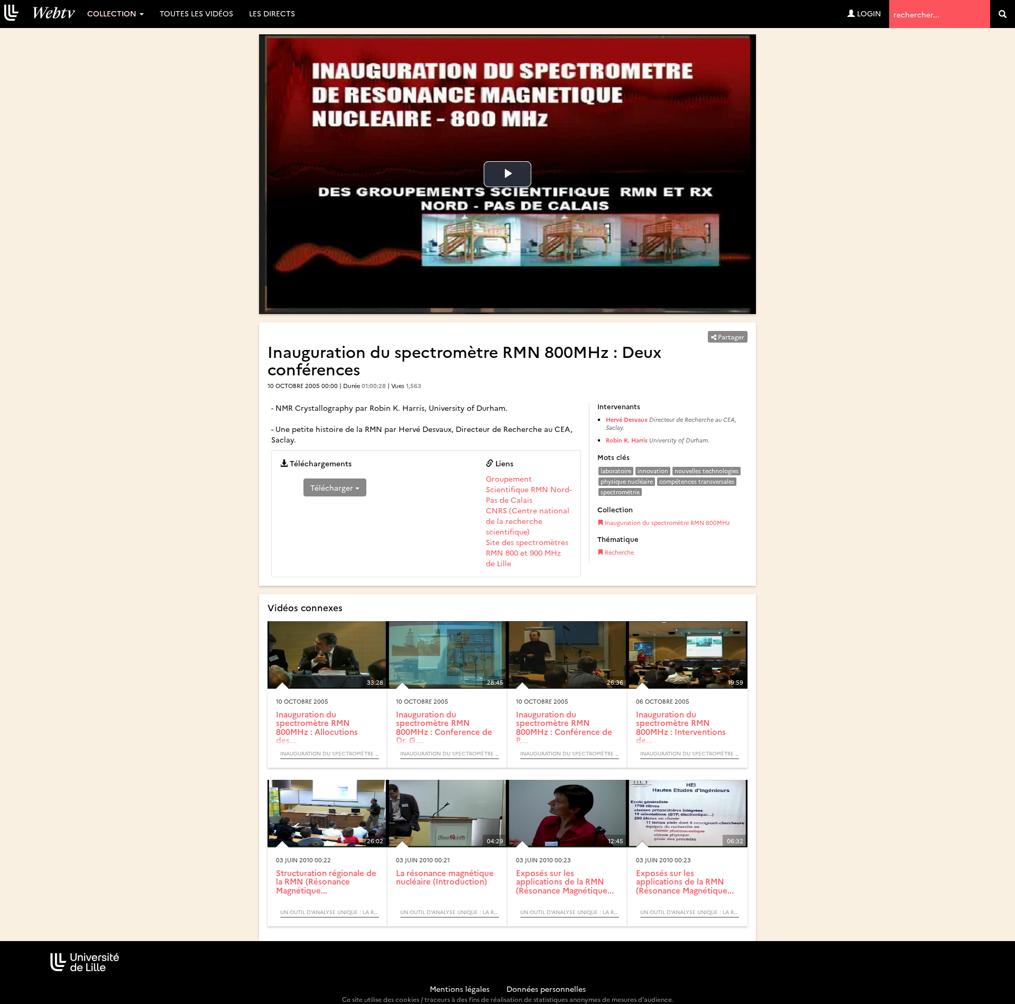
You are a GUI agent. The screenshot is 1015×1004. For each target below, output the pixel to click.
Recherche (618, 552)
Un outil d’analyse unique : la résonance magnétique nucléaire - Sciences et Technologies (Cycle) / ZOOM (329, 912)
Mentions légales (460, 988)
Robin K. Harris (627, 440)
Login (868, 13)
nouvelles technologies (707, 471)
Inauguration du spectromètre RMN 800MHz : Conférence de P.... (564, 727)
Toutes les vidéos (196, 13)
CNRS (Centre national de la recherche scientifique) (527, 521)
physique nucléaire (627, 481)
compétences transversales (696, 481)
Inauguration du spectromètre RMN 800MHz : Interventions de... (681, 727)
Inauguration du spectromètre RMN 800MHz (666, 523)
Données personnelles (546, 988)
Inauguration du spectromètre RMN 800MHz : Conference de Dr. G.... (444, 727)
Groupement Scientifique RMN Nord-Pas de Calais (528, 489)
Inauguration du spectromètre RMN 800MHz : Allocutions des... (317, 727)
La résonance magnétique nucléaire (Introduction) (445, 877)
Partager (730, 336)
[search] (1002, 14)
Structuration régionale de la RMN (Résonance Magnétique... (326, 881)
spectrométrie (620, 492)
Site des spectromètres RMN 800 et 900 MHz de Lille (527, 552)
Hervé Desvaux (627, 419)
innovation (653, 471)
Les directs (272, 13)
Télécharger (332, 487)
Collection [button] (113, 13)
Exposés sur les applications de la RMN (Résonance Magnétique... (565, 881)
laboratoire (616, 471)
